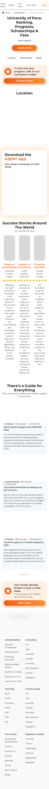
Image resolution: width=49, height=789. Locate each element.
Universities (19, 13)
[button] (14, 646)
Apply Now (24, 47)
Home (7, 13)
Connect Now (24, 80)
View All (24, 574)
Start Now (24, 603)
